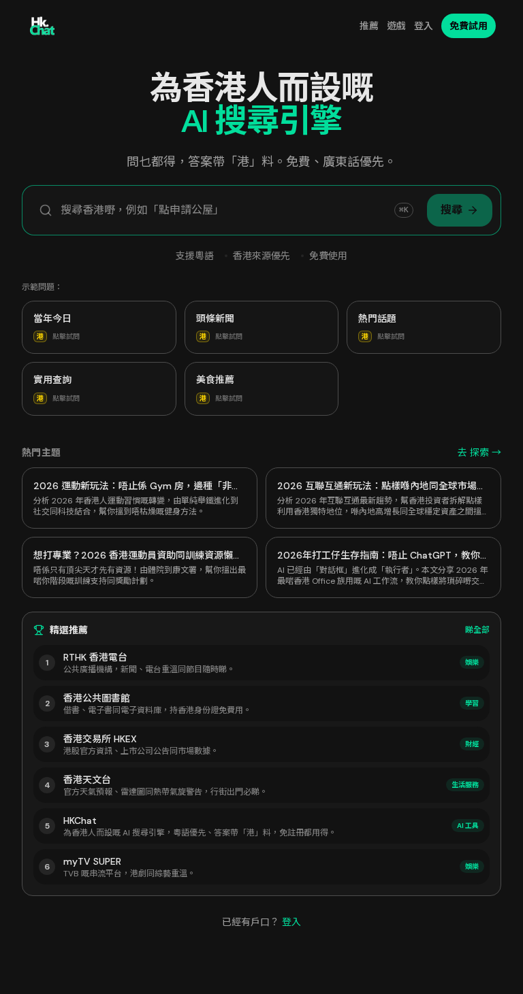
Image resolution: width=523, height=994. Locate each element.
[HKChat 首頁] (42, 26)
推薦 (369, 26)
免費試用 (468, 26)
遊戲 (396, 26)
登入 (423, 26)
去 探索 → (479, 452)
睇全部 (477, 630)
